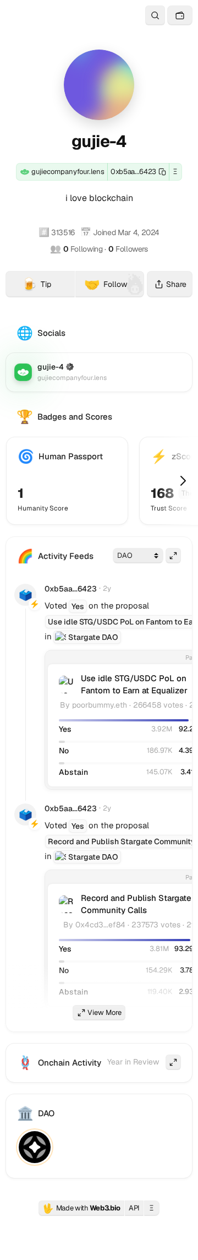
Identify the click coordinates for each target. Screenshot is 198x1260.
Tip (48, 286)
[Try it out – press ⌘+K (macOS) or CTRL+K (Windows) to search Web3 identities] (155, 15)
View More (104, 1012)
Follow (105, 284)
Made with (81, 1208)
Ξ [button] (175, 171)
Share (176, 284)
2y (107, 588)
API (134, 1208)
